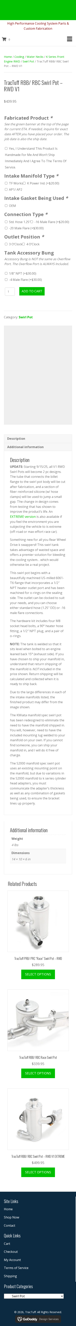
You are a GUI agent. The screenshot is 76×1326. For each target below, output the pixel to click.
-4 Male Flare (25, 280)
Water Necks (35, 57)
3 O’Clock (15, 244)
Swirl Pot (28, 61)
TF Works (16, 183)
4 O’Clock (33, 244)
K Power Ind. (43, 183)
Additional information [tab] (25, 447)
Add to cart (32, 291)
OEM (12, 206)
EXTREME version (23, 516)
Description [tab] (16, 438)
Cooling (19, 57)
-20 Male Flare (26, 228)
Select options (38, 974)
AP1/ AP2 (15, 189)
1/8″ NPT (22, 273)
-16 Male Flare (51, 222)
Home (8, 57)
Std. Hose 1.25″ (19, 222)
